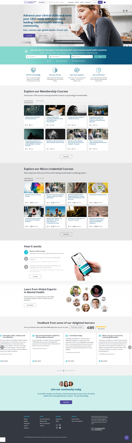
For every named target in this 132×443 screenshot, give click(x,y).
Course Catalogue (45, 419)
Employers (27, 423)
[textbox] (56, 2)
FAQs (57, 421)
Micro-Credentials (45, 423)
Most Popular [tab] (40, 101)
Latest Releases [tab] (28, 101)
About (25, 419)
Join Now (29, 35)
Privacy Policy (75, 419)
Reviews (26, 428)
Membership (43, 421)
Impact (26, 426)
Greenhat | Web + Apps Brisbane (60, 437)
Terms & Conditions (77, 421)
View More (66, 156)
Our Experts (30, 305)
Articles (42, 426)
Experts (26, 421)
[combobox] (56, 2)
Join (100, 2)
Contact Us (59, 419)
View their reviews (76, 327)
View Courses (43, 35)
